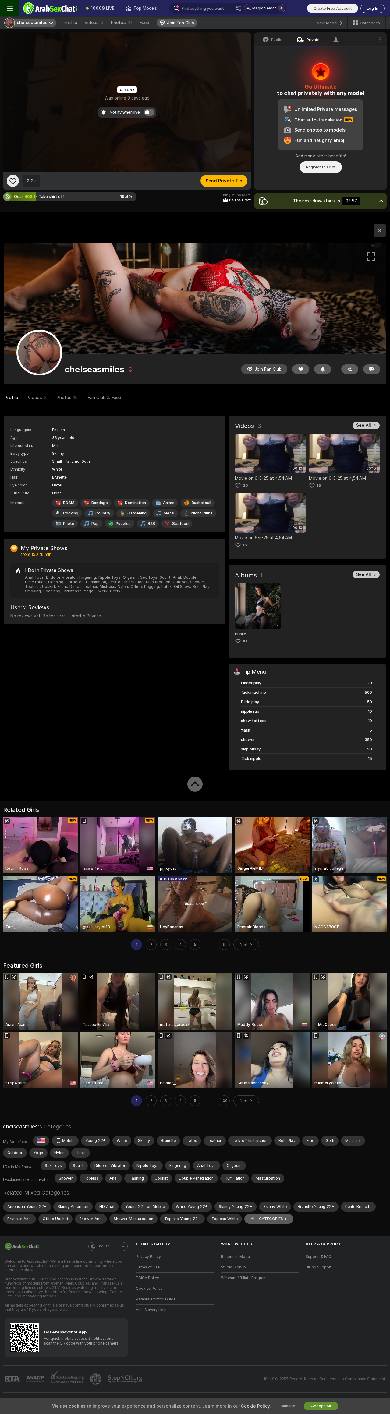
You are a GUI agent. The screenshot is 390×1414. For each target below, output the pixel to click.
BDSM (68, 502)
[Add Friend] (349, 369)
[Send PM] (371, 369)
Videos (93, 22)
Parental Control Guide (156, 1299)
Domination (135, 502)
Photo (68, 523)
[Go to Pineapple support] (96, 1379)
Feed (144, 22)
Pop (95, 523)
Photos (121, 22)
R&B (151, 523)
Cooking (70, 513)
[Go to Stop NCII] (126, 1379)
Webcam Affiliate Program (244, 1278)
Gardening (137, 513)
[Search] (238, 8)
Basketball (201, 502)
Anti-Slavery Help (151, 1310)
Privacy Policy (148, 1256)
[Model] (380, 230)
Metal (169, 513)
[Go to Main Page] (50, 8)
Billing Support (319, 1267)
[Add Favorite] (13, 181)
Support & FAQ (319, 1256)
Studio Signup (233, 1267)
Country (102, 513)
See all (363, 425)
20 (245, 485)
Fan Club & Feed (104, 397)
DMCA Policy (147, 1278)
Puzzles (123, 523)
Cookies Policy (149, 1288)
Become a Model (236, 1256)
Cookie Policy (255, 1406)
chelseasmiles (20, 1126)
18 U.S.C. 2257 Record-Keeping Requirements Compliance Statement (324, 1379)
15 (319, 485)
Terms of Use (148, 1267)
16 (245, 545)
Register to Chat (320, 167)
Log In (372, 8)
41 (245, 641)
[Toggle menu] (10, 8)
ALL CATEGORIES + (269, 1218)
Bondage (99, 502)
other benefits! (331, 155)
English (103, 1246)
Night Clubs (202, 513)
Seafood (180, 523)
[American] (41, 1141)
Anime (169, 502)
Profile (70, 22)
